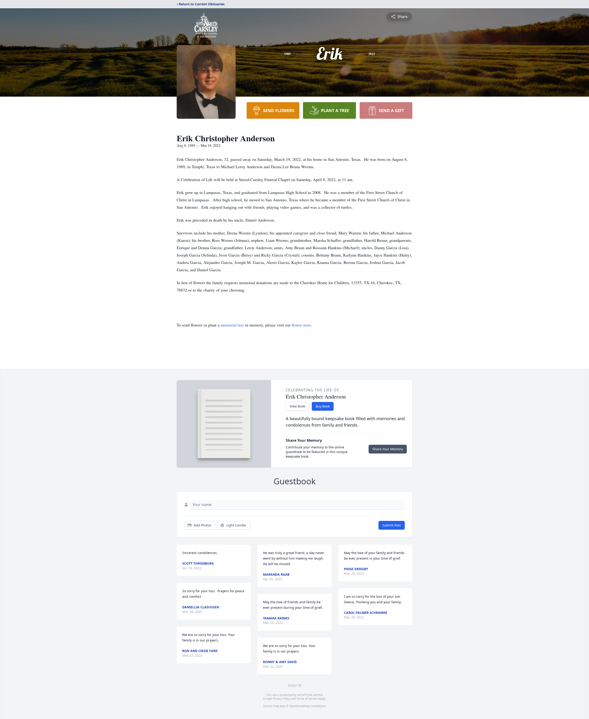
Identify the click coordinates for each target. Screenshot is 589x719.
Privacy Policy (281, 699)
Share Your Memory (387, 449)
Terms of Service (307, 699)
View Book (297, 406)
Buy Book (323, 406)
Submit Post (391, 525)
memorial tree (232, 325)
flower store (301, 325)
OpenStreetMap (299, 706)
